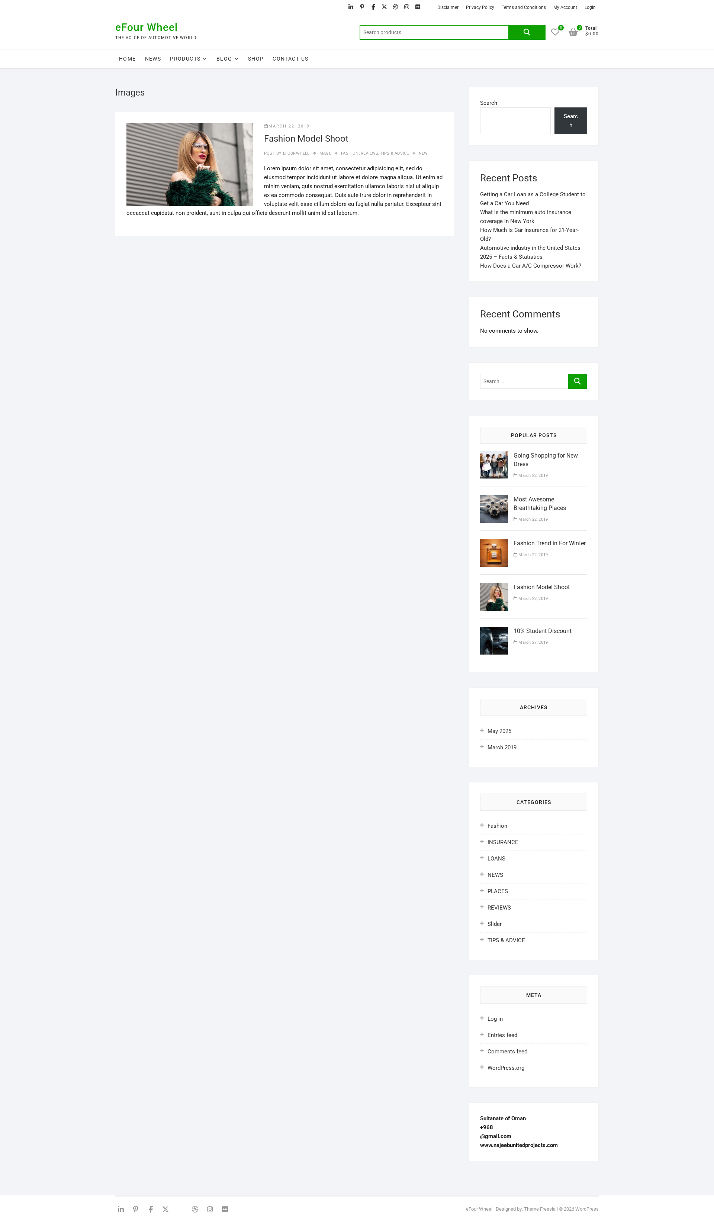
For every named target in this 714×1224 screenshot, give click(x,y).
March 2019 (502, 747)
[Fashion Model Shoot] (189, 164)
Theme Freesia (540, 1209)
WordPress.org (506, 1068)
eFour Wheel (146, 27)
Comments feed (507, 1051)
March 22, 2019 (289, 126)
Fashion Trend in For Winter (550, 543)
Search (527, 32)
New (423, 153)
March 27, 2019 (532, 642)
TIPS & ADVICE (394, 153)
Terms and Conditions (524, 7)
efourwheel (295, 153)
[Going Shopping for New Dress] (494, 455)
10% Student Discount (543, 630)
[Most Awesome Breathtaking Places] (494, 499)
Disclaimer (448, 7)
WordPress (587, 1209)
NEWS (153, 59)
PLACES (498, 891)
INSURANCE (503, 842)
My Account (565, 7)
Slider (495, 924)
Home (127, 59)
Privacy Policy (480, 7)
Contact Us (290, 59)
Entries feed (502, 1035)
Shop (256, 59)
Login (590, 7)
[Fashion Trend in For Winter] (494, 543)
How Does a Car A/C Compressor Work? (530, 265)
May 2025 (499, 731)
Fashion (349, 153)
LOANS (496, 858)
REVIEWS (369, 153)
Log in (495, 1018)
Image (324, 153)
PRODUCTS (185, 59)
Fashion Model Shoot (306, 138)
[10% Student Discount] (494, 631)
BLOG (224, 59)
